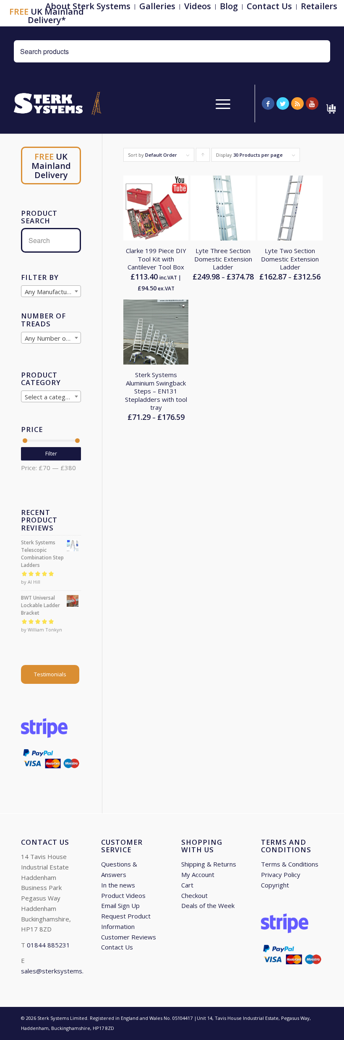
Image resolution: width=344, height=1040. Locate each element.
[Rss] (297, 103)
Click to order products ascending (203, 157)
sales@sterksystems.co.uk (59, 971)
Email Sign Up (120, 905)
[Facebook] (268, 103)
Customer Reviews (128, 937)
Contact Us (117, 947)
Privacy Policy (280, 874)
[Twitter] (282, 103)
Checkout (194, 895)
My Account (197, 874)
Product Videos (123, 895)
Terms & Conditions (289, 864)
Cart (187, 885)
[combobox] (51, 291)
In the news (118, 885)
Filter (51, 453)
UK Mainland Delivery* (46, 16)
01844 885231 (48, 945)
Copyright (275, 885)
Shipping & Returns (208, 864)
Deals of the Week (208, 905)
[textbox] (51, 292)
